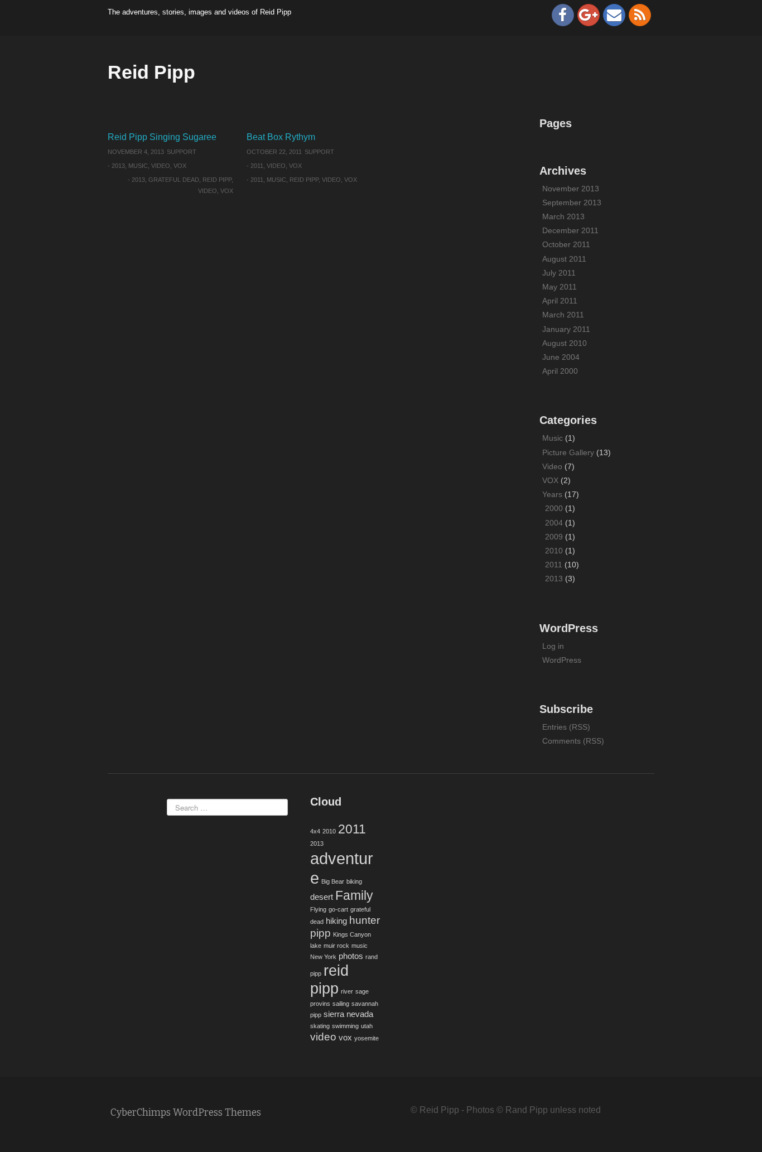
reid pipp (217, 179)
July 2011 (559, 272)
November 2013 (570, 188)
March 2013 (563, 216)
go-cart (338, 909)
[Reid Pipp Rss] (640, 15)
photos (351, 956)
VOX (179, 165)
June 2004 (561, 357)
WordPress (561, 659)
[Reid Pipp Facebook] (563, 15)
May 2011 (559, 286)
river (347, 991)
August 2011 (564, 258)
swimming (345, 1026)
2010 (554, 550)
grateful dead (173, 179)
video (207, 190)
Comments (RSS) (573, 740)
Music (138, 165)
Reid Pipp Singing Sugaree (162, 137)
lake (315, 945)
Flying (318, 909)
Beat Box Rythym (281, 137)
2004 (554, 522)
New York (323, 956)
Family (354, 895)
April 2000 (560, 371)
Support (181, 151)
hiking (336, 921)
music (276, 179)
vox (226, 190)
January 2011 (566, 329)
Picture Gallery (568, 452)
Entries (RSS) (566, 726)
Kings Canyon (352, 934)
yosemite (366, 1038)
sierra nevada (348, 1014)
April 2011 (559, 300)
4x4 (315, 831)
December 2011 (570, 230)
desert (321, 897)
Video (160, 165)
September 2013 (571, 202)
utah (367, 1026)
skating (320, 1026)
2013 (118, 165)
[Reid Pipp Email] (614, 15)
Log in (553, 646)
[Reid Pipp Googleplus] (588, 15)
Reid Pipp (151, 72)
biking (354, 881)
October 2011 (566, 244)
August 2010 (564, 343)
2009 (554, 536)
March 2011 (563, 314)
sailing (340, 1003)
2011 (256, 165)
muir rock (336, 945)
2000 (554, 508)
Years (552, 494)
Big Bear (332, 881)
